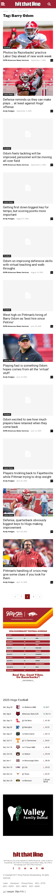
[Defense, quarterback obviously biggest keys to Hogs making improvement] (28, 502)
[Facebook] (13, 868)
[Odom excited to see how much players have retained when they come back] (28, 400)
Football (7, 47)
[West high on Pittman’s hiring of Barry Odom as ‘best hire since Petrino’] (28, 295)
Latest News (8, 94)
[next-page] (39, 596)
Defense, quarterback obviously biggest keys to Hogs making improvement (24, 523)
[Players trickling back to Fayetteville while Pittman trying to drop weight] (28, 454)
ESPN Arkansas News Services (16, 60)
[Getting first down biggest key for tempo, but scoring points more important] (28, 188)
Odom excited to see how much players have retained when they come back (25, 423)
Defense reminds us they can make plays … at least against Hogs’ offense (27, 103)
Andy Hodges (8, 111)
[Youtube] (43, 868)
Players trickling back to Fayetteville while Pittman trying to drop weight (28, 475)
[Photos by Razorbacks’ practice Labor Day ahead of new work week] (28, 35)
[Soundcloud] (31, 868)
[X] (37, 868)
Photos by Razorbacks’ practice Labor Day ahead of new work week (27, 54)
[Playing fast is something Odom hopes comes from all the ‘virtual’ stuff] (28, 348)
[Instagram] (19, 868)
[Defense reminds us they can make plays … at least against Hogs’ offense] (28, 82)
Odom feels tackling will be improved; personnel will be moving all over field (27, 157)
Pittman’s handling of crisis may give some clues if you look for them (25, 574)
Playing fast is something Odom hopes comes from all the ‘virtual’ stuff (26, 369)
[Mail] (25, 868)
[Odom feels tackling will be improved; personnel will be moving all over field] (28, 134)
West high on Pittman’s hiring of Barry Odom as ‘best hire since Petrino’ (25, 318)
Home (5, 11)
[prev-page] (15, 596)
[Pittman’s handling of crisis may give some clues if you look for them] (28, 553)
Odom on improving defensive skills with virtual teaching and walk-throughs (28, 264)
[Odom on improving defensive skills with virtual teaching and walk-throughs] (28, 241)
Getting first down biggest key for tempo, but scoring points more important (26, 210)
